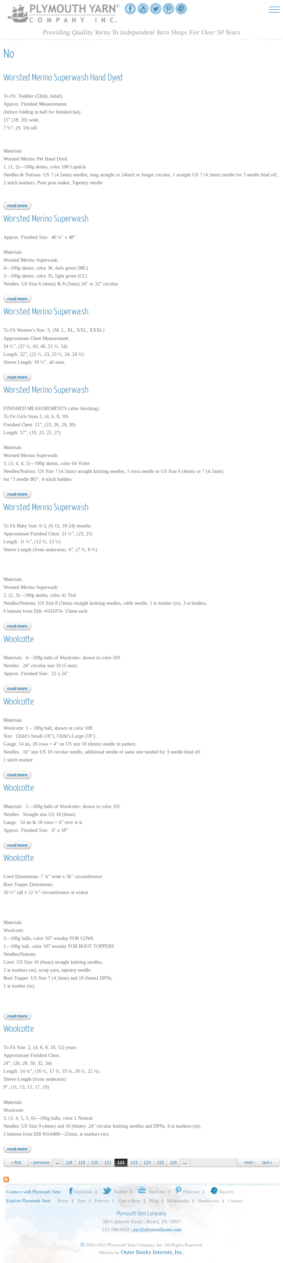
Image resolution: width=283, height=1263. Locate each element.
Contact (235, 1200)
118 (69, 1162)
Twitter (120, 1191)
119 (81, 1162)
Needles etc (208, 1200)
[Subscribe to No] (6, 1179)
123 (134, 1162)
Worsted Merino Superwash (45, 219)
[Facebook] (130, 10)
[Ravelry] (181, 10)
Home (63, 1200)
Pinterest (191, 1191)
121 (107, 1162)
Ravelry (226, 1191)
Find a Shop (129, 1200)
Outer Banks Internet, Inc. (152, 1252)
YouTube (156, 1191)
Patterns (102, 1200)
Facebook (83, 1191)
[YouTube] (143, 10)
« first (16, 1162)
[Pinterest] (168, 10)
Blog (153, 1200)
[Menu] (274, 9)
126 (173, 1162)
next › (249, 1162)
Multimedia (178, 1200)
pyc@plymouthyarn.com (157, 1229)
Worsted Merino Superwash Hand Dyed (63, 77)
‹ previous (40, 1162)
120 (94, 1162)
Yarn (81, 1200)
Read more (19, 205)
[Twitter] (156, 10)
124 (147, 1162)
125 (160, 1162)
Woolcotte (18, 639)
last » (267, 1162)
